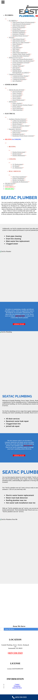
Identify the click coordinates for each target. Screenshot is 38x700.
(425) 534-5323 (15, 653)
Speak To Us (19, 324)
